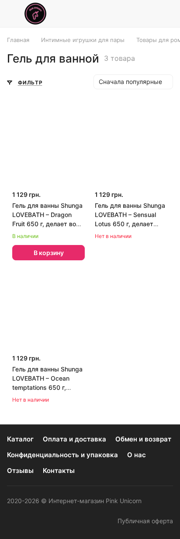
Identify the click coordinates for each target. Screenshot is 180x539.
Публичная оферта (145, 521)
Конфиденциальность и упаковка (62, 455)
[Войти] (146, 13)
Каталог (20, 439)
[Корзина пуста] (166, 13)
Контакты (59, 470)
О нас (136, 455)
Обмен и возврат (143, 439)
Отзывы (20, 470)
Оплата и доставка (74, 439)
